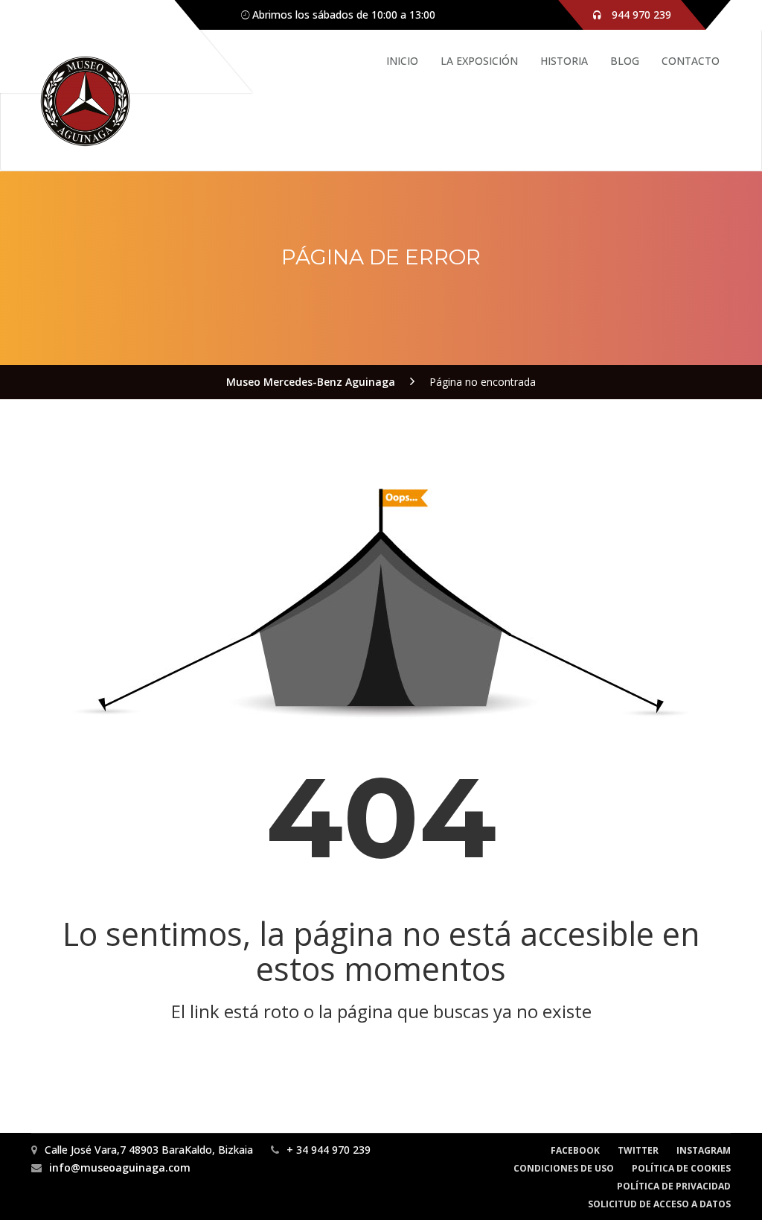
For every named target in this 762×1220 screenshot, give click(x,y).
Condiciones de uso (563, 1168)
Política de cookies (681, 1168)
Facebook (575, 1150)
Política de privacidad (674, 1186)
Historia (564, 61)
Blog (624, 61)
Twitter (638, 1150)
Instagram (703, 1150)
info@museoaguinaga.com (119, 1167)
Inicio (402, 61)
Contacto (691, 61)
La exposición (479, 61)
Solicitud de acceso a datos (659, 1204)
